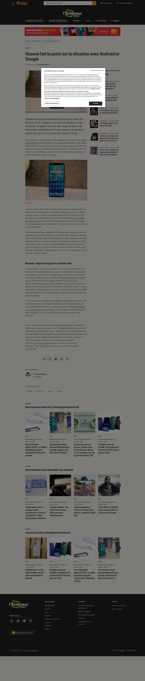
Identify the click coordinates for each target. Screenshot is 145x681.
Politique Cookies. (95, 89)
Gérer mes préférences (51, 103)
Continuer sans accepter (97, 70)
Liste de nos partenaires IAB (51, 98)
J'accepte (95, 103)
